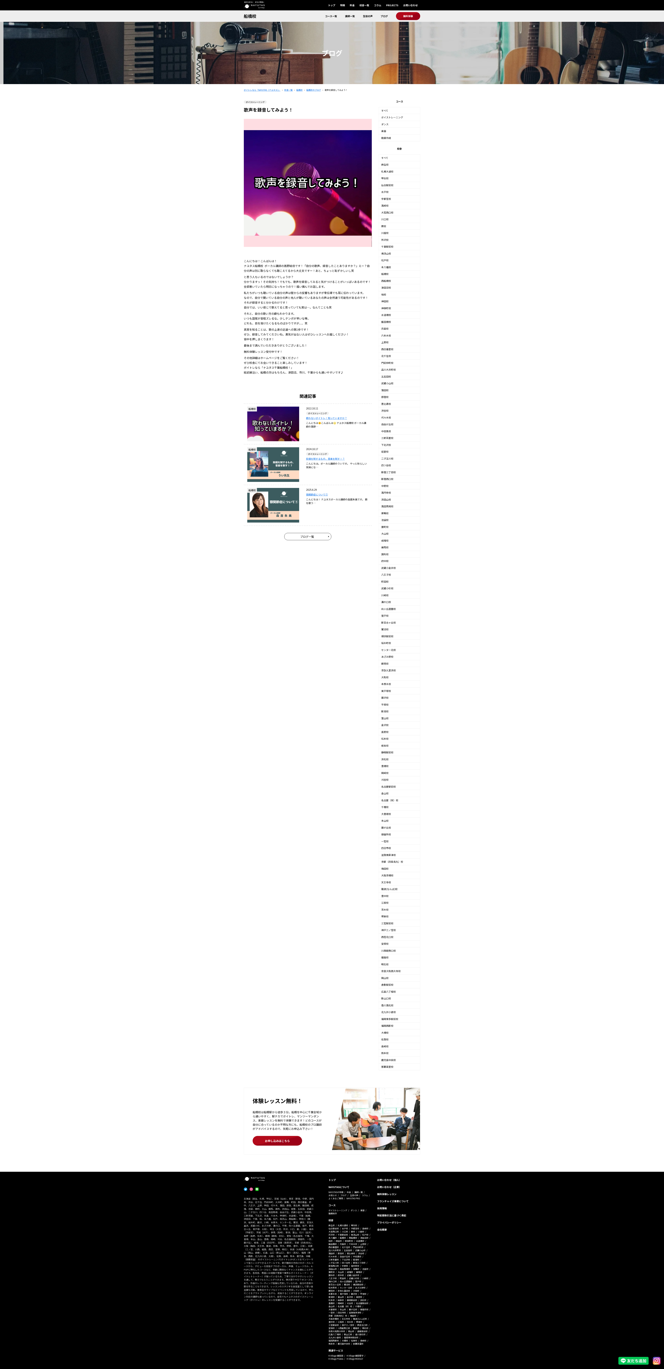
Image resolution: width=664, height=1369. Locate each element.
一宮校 (385, 841)
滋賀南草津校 (388, 855)
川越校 (385, 233)
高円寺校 (386, 492)
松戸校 (385, 260)
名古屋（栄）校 (389, 800)
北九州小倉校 (388, 1012)
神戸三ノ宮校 (388, 930)
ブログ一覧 (307, 536)
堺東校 (385, 916)
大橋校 (385, 1032)
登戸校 (385, 615)
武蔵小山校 (387, 383)
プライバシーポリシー (389, 1222)
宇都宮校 (386, 199)
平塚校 (385, 704)
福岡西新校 (387, 1025)
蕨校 (383, 226)
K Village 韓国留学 (355, 1355)
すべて (384, 110)
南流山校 (386, 253)
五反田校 (386, 376)
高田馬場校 (387, 506)
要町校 (385, 527)
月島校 (385, 328)
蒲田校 (385, 390)
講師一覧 (350, 16)
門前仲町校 (387, 363)
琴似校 (385, 178)
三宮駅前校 (387, 923)
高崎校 (385, 205)
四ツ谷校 (386, 465)
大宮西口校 (387, 212)
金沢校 (385, 725)
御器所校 (386, 834)
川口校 (385, 219)
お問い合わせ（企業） (389, 1187)
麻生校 (385, 164)
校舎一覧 (364, 5)
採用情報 (382, 1208)
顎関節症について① (317, 494)
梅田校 (385, 868)
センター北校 (388, 650)
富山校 (385, 718)
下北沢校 (386, 445)
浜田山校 (386, 499)
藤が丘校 (386, 827)
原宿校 (385, 397)
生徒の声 (368, 16)
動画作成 (386, 138)
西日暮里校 (387, 349)
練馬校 (385, 547)
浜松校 (385, 759)
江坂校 (385, 902)
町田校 (385, 581)
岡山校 (385, 978)
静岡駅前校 (387, 752)
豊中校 (385, 896)
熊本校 (385, 1053)
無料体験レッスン (386, 1194)
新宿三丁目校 (388, 472)
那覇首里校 (387, 1066)
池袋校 (385, 520)
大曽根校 (386, 814)
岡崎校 (385, 773)
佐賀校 (385, 1039)
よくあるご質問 (336, 1198)
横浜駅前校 (387, 636)
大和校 (385, 677)
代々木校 (386, 417)
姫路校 (385, 957)
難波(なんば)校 (389, 889)
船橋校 (250, 16)
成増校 (385, 540)
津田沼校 (386, 287)
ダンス (385, 124)
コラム (377, 5)
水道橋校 (386, 315)
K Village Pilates (336, 1358)
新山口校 (386, 998)
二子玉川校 (387, 458)
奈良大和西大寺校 (391, 971)
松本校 (385, 738)
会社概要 (382, 1229)
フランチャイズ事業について (393, 1201)
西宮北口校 (387, 937)
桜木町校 (386, 643)
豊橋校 (385, 766)
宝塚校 (385, 943)
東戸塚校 (386, 691)
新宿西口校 (387, 479)
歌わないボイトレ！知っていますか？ (326, 418)
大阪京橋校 (387, 875)
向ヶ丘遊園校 (388, 609)
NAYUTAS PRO (353, 1198)
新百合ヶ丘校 (388, 622)
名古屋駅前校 (388, 786)
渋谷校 (385, 410)
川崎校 (385, 595)
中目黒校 (386, 431)
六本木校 (386, 335)
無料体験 (408, 16)
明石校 (385, 964)
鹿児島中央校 (388, 1060)
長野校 (385, 732)
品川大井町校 (388, 369)
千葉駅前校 (387, 246)
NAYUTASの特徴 (336, 1192)
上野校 (385, 342)
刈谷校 (385, 779)
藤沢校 (385, 697)
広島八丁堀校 (388, 991)
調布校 (385, 554)
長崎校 (385, 1046)
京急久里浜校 (388, 670)
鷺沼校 (385, 629)
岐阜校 (385, 745)
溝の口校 (386, 602)
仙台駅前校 (387, 185)
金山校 (385, 793)
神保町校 (386, 308)
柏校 (383, 294)
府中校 (385, 561)
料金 (352, 5)
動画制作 (333, 1213)
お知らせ (333, 1195)
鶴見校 (385, 663)
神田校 (385, 301)
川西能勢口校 (388, 950)
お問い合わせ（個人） (389, 1180)
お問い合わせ (410, 5)
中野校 (385, 486)
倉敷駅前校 (387, 984)
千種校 (385, 807)
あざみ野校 (387, 656)
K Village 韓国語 (336, 1355)
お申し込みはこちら (277, 1141)
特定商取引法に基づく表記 (391, 1215)
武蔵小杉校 (387, 588)
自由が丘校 (387, 424)
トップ (331, 5)
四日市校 (386, 848)
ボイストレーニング (392, 117)
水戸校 (385, 192)
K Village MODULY (355, 1358)
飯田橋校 (386, 322)
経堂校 (385, 451)
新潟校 (385, 711)
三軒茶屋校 (387, 438)
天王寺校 (386, 882)
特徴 (342, 5)
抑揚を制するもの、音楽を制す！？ (325, 458)
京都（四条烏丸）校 (392, 861)
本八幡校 (386, 267)
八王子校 (386, 574)
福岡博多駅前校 (389, 1019)
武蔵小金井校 (388, 568)
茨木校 (385, 909)
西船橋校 (386, 281)
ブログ (384, 16)
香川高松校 (387, 1005)
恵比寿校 (386, 404)
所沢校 (385, 240)
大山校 (385, 533)
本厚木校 (386, 684)
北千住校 (386, 356)
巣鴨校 (385, 513)
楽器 (383, 131)
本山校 (385, 820)
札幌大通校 (387, 171)
